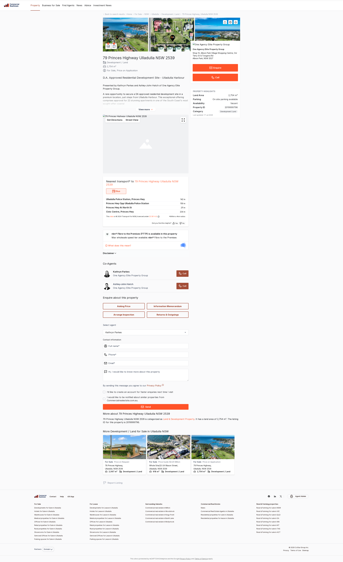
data (111, 216)
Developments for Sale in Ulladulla (47, 508)
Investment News (102, 5)
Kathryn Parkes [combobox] (113, 332)
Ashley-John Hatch (123, 284)
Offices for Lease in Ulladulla (101, 522)
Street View (132, 120)
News (79, 5)
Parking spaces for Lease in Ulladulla (104, 539)
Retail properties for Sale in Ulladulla (48, 525)
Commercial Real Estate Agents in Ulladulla (217, 511)
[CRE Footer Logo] (40, 496)
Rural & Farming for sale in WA (267, 522)
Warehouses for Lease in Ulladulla (103, 515)
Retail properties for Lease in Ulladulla (104, 525)
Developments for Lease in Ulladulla (104, 508)
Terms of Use (295, 550)
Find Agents (68, 5)
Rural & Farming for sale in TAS (268, 529)
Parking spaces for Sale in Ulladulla (48, 539)
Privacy (286, 550)
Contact (53, 497)
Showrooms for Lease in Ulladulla (103, 532)
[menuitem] (48, 543)
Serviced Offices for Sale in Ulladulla (48, 536)
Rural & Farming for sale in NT (267, 525)
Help (62, 497)
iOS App (71, 497)
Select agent (109, 325)
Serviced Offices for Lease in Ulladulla (105, 536)
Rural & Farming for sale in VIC (268, 511)
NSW (146, 14)
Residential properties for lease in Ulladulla (217, 518)
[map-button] (183, 120)
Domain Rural (48, 543)
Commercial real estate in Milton (157, 508)
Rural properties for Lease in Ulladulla (104, 529)
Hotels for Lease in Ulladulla (100, 511)
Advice (87, 5)
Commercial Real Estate (11, 5)
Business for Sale (51, 5)
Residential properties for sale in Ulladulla (217, 515)
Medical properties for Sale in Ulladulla (49, 518)
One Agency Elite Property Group (208, 49)
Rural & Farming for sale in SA (267, 518)
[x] (281, 496)
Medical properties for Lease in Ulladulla (105, 518)
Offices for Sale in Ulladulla (44, 522)
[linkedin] (275, 496)
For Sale (138, 14)
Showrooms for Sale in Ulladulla (46, 532)
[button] (125, 34)
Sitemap (305, 550)
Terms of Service (201, 559)
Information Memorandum (168, 306)
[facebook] (269, 496)
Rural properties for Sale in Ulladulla (48, 529)
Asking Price (123, 306)
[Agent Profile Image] (107, 286)
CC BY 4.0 (153, 216)
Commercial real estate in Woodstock (159, 511)
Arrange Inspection (123, 314)
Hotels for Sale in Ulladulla (44, 511)
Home (129, 14)
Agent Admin (300, 496)
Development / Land (170, 14)
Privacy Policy (154, 385)
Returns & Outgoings (168, 314)
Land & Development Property (178, 419)
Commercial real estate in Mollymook (159, 522)
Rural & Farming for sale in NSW (268, 508)
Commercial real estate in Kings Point (159, 515)
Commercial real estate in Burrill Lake (159, 518)
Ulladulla (155, 14)
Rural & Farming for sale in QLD (268, 515)
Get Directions (114, 120)
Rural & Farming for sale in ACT (268, 532)
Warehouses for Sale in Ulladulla (46, 515)
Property (35, 5)
